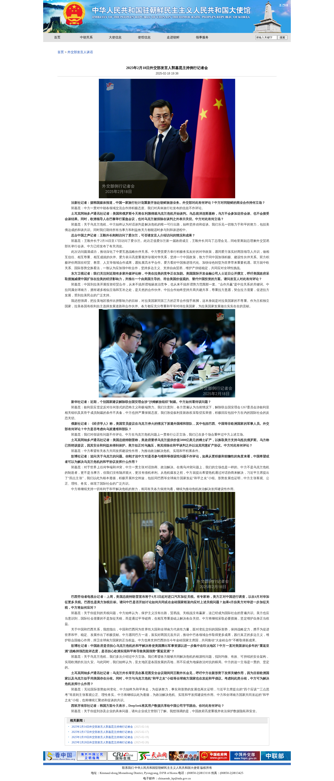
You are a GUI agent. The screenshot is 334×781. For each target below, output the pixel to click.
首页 (57, 37)
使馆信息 (144, 37)
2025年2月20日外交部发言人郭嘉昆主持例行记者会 (102, 742)
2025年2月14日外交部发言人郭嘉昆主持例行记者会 (102, 726)
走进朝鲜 (173, 37)
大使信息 (115, 37)
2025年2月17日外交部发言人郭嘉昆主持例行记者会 (102, 732)
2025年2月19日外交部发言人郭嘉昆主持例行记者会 (102, 737)
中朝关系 (86, 37)
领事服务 (202, 37)
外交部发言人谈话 (80, 52)
